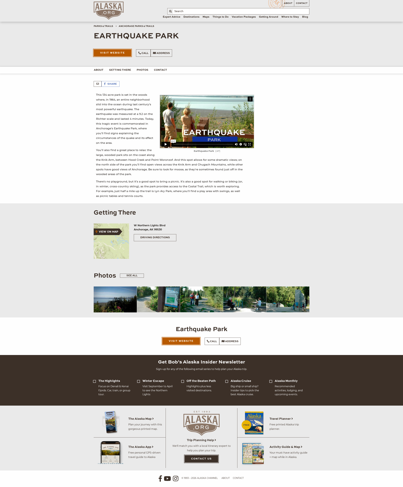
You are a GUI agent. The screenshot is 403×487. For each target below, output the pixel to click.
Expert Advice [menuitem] (171, 17)
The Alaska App (140, 447)
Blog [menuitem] (305, 17)
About (288, 3)
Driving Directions (155, 237)
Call (144, 53)
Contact (301, 3)
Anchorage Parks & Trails (136, 26)
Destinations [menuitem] (191, 17)
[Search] (170, 11)
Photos (142, 70)
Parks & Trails (103, 26)
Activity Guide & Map (285, 447)
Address (163, 53)
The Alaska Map (140, 418)
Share (112, 84)
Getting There (120, 70)
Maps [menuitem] (206, 17)
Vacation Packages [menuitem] (244, 17)
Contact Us (201, 459)
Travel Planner (280, 418)
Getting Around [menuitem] (268, 17)
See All (131, 275)
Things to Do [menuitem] (221, 17)
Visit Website (112, 53)
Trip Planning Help (201, 440)
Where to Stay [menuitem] (290, 17)
